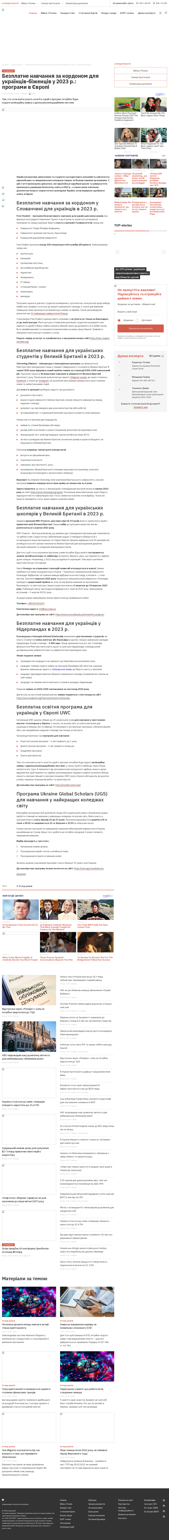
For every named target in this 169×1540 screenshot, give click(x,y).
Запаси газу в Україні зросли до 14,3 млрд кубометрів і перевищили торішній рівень (81, 978)
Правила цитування (126, 1514)
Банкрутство (68, 13)
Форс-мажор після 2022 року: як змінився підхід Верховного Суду (83, 1452)
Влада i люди (108, 13)
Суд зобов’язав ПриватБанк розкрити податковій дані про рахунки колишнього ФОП (85, 1101)
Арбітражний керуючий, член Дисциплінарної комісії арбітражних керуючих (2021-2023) (147, 394)
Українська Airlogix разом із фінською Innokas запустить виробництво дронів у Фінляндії (83, 1250)
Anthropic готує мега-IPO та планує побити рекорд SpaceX (86, 1046)
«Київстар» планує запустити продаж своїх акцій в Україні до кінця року (86, 1168)
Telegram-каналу (78, 377)
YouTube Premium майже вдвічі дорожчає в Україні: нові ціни (86, 1006)
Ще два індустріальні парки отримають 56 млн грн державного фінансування (86, 1236)
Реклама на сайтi (125, 1500)
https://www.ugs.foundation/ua (89, 868)
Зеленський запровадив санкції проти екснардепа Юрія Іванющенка (86, 1033)
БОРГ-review (127, 13)
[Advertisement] (84, 39)
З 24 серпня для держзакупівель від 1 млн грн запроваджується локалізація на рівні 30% (83, 1182)
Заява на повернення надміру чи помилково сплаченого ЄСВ (78, 1326)
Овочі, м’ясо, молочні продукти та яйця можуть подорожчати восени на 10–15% (83, 1263)
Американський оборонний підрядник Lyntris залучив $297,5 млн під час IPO (87, 1196)
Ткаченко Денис (140, 388)
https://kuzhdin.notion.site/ (68, 785)
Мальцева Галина (141, 377)
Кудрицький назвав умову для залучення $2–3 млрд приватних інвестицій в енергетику (25, 1151)
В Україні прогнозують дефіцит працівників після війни (85, 1073)
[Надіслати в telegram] (3, 200)
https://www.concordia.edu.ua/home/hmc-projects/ (79, 614)
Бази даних (93, 1511)
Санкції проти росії (50, 3)
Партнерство (124, 1504)
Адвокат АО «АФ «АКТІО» (143, 380)
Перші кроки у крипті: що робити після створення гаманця (81, 1391)
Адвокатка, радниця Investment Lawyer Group (146, 367)
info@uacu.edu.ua (47, 609)
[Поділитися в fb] (3, 187)
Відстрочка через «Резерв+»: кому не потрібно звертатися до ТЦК (23, 1010)
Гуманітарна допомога (76, 3)
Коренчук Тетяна (141, 362)
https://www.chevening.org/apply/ (46, 492)
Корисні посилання (96, 1515)
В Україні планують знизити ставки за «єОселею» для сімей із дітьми (85, 1141)
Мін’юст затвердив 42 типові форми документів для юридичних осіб (87, 1209)
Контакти (122, 1518)
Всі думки (154, 355)
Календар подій (67, 1527)
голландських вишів (62, 669)
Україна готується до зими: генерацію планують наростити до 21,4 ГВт (23, 1103)
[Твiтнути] (3, 194)
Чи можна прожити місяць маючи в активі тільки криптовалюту (25, 1326)
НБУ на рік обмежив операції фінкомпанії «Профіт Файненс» (85, 992)
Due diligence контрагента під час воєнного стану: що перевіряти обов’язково (21, 1454)
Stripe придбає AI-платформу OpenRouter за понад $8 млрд (25, 1250)
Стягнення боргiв (88, 13)
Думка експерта (147, 13)
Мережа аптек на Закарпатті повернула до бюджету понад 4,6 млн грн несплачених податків (85, 1019)
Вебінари (92, 1500)
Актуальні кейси (95, 1508)
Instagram (44, 380)
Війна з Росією (28, 3)
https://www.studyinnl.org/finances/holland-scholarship (43, 698)
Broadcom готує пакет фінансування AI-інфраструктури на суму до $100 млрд (80, 1087)
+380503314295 (35, 603)
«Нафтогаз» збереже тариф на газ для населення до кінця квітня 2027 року (24, 1199)
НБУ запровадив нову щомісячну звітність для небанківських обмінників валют (26, 1057)
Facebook (21, 380)
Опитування (65, 1523)
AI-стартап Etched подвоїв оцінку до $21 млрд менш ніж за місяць (87, 1128)
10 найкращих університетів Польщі (49, 313)
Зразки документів (96, 1504)
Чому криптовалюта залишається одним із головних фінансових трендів (26, 1391)
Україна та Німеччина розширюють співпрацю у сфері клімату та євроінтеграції (84, 1155)
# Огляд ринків (24, 886)
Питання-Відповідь (96, 1519)
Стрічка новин (16, 65)
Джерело (21, 874)
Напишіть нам (141, 407)
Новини (33, 13)
